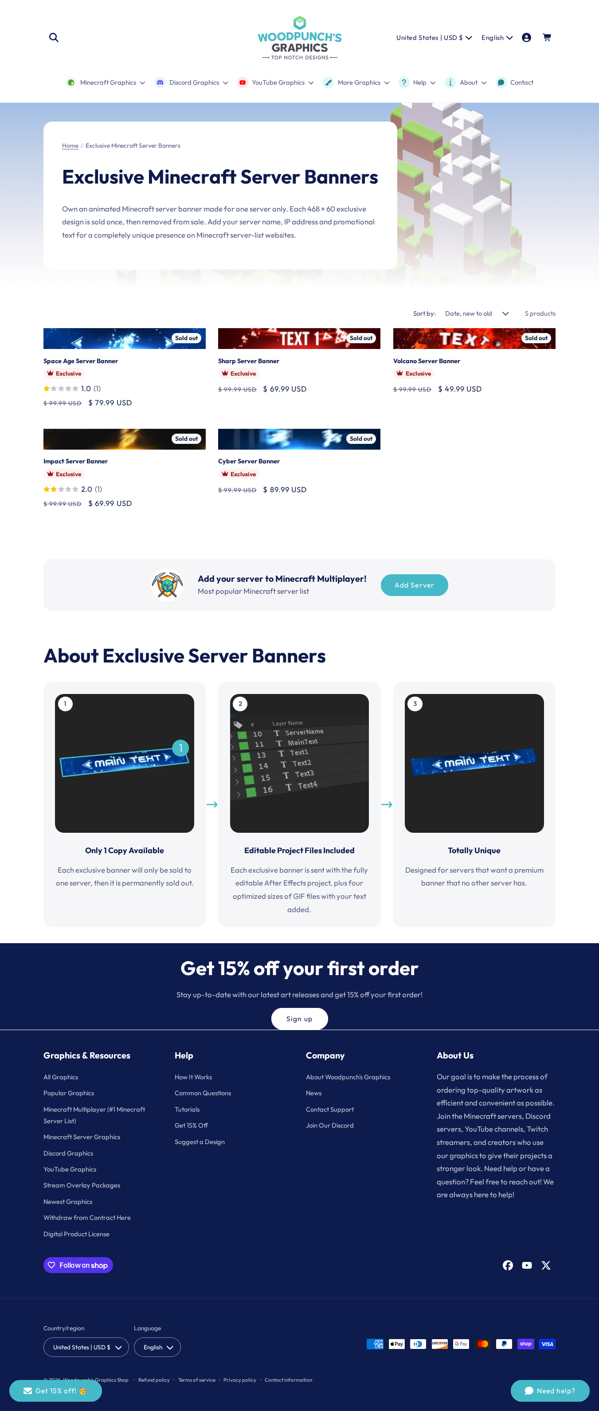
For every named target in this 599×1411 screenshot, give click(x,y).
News (313, 1093)
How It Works (193, 1077)
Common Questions (203, 1093)
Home (70, 145)
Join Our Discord (330, 1125)
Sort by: (424, 313)
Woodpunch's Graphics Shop (96, 1379)
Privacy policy (239, 1379)
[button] (53, 37)
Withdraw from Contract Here (87, 1217)
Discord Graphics (68, 1153)
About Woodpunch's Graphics (348, 1077)
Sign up (299, 1018)
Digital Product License (76, 1234)
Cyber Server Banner (249, 461)
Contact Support (330, 1109)
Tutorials (187, 1109)
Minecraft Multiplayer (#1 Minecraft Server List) (94, 1115)
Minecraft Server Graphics (81, 1137)
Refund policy (154, 1379)
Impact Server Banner (75, 461)
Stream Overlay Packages (81, 1185)
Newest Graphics (67, 1201)
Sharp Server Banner (248, 361)
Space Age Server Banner (80, 361)
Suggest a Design (200, 1141)
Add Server (415, 584)
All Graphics (60, 1077)
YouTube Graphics (69, 1169)
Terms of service (196, 1379)
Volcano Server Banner (426, 361)
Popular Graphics (68, 1093)
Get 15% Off (191, 1125)
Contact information (288, 1379)
